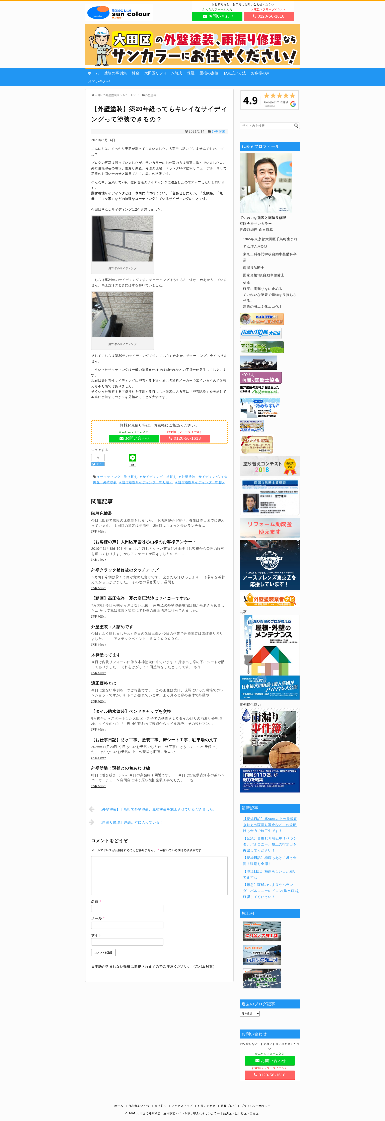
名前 (96, 902)
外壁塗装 (218, 131)
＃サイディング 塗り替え (117, 477)
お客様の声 (260, 73)
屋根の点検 (209, 73)
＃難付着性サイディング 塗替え (200, 482)
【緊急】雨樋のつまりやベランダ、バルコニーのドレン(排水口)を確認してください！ (271, 891)
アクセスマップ (182, 1105)
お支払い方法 (234, 73)
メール (98, 918)
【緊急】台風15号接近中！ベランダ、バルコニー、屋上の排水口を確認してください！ (270, 844)
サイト (96, 935)
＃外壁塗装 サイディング (198, 477)
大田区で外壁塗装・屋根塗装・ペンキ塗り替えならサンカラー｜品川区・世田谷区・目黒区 (198, 1113)
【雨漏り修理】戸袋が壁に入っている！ (131, 822)
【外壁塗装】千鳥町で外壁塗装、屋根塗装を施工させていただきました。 (158, 809)
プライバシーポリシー (256, 1105)
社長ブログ (228, 1105)
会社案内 (160, 1105)
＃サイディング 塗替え (157, 477)
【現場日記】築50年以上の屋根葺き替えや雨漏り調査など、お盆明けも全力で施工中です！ (270, 825)
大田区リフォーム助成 (163, 73)
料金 (135, 73)
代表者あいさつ (139, 1105)
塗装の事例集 (115, 73)
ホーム (93, 73)
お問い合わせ (99, 81)
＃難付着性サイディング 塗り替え (146, 482)
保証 (191, 73)
